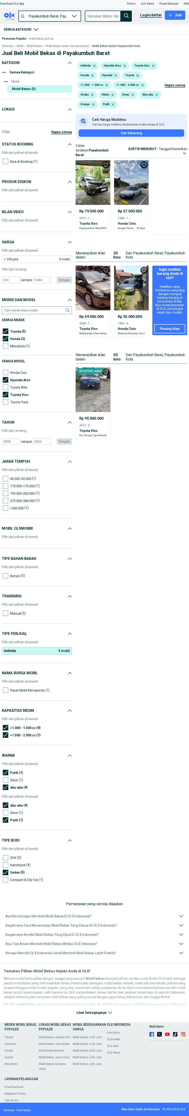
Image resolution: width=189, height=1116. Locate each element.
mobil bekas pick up (41, 38)
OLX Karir (113, 1046)
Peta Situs (113, 1032)
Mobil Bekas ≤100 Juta (87, 1037)
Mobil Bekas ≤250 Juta (87, 1057)
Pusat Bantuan (14, 1087)
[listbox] (94, 65)
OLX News (113, 1052)
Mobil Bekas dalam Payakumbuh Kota (116, 46)
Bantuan (9, 1110)
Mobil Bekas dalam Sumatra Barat (67, 46)
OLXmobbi (113, 1039)
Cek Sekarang (131, 133)
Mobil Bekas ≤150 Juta (87, 1044)
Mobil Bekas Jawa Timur (54, 1057)
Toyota (9, 1037)
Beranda (7, 46)
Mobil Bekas (34, 46)
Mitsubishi (11, 1064)
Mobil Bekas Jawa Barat (54, 1044)
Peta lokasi (24, 1110)
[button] (12, 4)
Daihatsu (10, 1044)
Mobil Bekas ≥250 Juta (87, 1064)
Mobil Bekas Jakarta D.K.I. (55, 1037)
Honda (9, 1050)
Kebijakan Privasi (15, 1093)
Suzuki (9, 1057)
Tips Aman (11, 1100)
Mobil (20, 46)
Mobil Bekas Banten (51, 1050)
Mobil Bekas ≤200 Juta (87, 1050)
